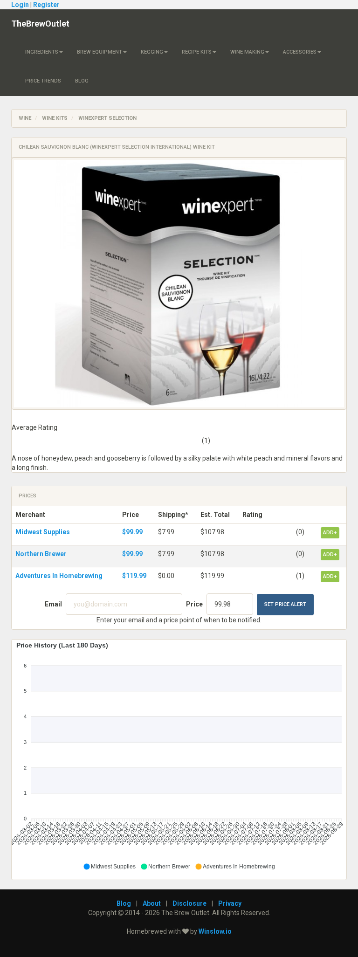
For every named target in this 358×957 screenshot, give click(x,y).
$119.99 (134, 575)
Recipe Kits (197, 52)
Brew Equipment (99, 52)
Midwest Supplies (42, 532)
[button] (109, 866)
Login (20, 4)
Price (194, 604)
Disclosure (189, 903)
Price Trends (43, 81)
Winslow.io (215, 931)
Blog (82, 81)
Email (53, 604)
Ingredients (41, 52)
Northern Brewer (41, 554)
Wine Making (247, 52)
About (152, 903)
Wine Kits (55, 118)
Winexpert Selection (107, 118)
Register (46, 4)
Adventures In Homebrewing (59, 575)
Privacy (229, 903)
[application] (179, 756)
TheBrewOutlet (40, 23)
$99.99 (132, 532)
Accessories (300, 52)
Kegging (152, 52)
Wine (25, 118)
